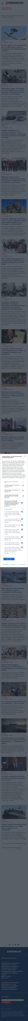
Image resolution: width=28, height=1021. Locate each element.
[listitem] (14, 482)
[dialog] (14, 510)
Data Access (14, 564)
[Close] (25, 456)
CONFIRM (9, 558)
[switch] (22, 485)
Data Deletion (6, 564)
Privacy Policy (22, 564)
